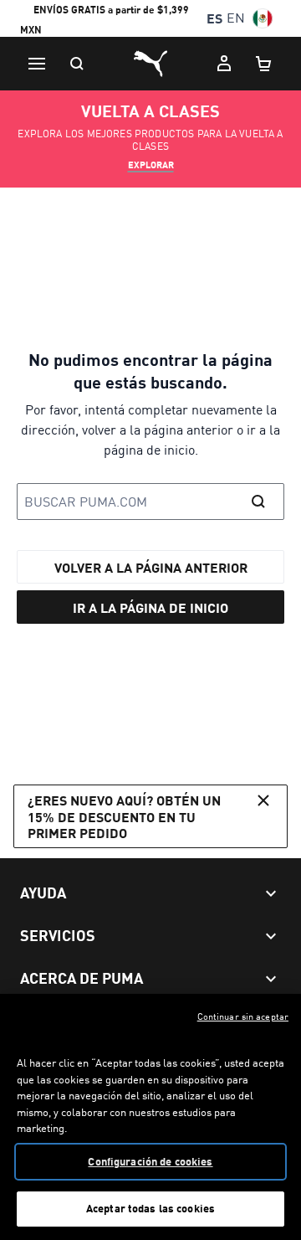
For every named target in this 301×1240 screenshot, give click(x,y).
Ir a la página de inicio (150, 607)
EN (236, 18)
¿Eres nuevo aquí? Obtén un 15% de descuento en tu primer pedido (124, 816)
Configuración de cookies (150, 1161)
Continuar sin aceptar (242, 1016)
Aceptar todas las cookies (150, 1208)
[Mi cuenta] (224, 63)
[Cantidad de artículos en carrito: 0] (264, 63)
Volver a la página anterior (150, 567)
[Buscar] (77, 63)
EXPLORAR (151, 165)
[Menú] (37, 63)
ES (214, 18)
